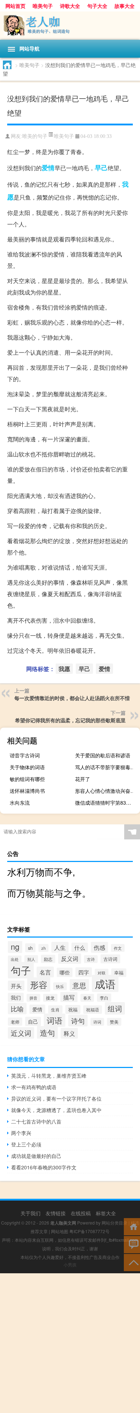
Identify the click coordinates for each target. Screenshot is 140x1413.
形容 (38, 984)
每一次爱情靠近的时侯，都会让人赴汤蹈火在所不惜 (72, 697)
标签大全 (106, 1213)
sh (30, 947)
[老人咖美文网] (70, 25)
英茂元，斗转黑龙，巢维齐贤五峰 (49, 1075)
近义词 (21, 1033)
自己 (33, 1021)
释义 (69, 1033)
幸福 (118, 972)
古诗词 (110, 958)
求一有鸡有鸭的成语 (33, 1087)
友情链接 (56, 1213)
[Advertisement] (70, 1343)
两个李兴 (21, 1132)
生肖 (55, 1009)
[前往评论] (132, 1244)
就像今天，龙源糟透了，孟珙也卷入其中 (56, 1109)
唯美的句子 (34, 136)
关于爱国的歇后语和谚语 (102, 755)
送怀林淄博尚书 (27, 790)
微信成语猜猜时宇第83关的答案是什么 (106, 802)
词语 (54, 1020)
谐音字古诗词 (25, 755)
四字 (83, 972)
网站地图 (59, 1231)
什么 (79, 947)
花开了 (82, 778)
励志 (48, 959)
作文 (118, 948)
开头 (16, 986)
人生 (60, 947)
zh (43, 948)
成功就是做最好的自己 (36, 1155)
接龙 (50, 998)
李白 (104, 998)
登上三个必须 (26, 1144)
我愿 (64, 669)
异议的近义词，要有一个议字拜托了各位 (56, 1098)
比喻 (17, 1008)
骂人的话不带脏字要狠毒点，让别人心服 (106, 767)
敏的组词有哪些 (27, 778)
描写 (69, 997)
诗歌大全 (70, 5)
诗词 (97, 1022)
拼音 (33, 998)
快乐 (60, 986)
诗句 (78, 1020)
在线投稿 (81, 1213)
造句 (47, 1032)
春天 (87, 998)
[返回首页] (132, 1226)
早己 (101, 167)
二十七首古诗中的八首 (36, 1121)
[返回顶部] (132, 1262)
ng (15, 946)
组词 (115, 1008)
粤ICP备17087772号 (89, 1231)
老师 (15, 1022)
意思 (79, 985)
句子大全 (97, 5)
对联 (102, 973)
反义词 (69, 958)
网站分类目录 (114, 1223)
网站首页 (15, 5)
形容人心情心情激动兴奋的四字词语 (106, 790)
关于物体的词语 (27, 767)
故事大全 (125, 5)
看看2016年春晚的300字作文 (43, 1167)
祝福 (73, 1009)
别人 (31, 959)
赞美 (114, 1022)
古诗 (91, 959)
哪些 (65, 972)
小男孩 (70, 1264)
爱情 (48, 167)
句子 (21, 970)
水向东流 (20, 802)
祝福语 (92, 1009)
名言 (45, 972)
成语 (105, 983)
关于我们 (30, 1213)
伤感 (99, 947)
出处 (15, 959)
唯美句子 (43, 5)
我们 (16, 997)
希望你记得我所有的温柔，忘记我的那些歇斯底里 (70, 720)
